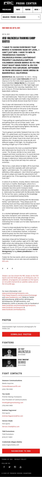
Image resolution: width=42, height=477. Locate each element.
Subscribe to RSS (22, 451)
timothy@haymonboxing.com (12, 403)
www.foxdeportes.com (13, 297)
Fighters (27, 10)
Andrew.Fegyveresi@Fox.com (12, 416)
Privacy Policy (20, 459)
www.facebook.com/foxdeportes (13, 309)
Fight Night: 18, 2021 (11, 28)
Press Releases (6, 10)
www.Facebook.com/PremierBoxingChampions (19, 305)
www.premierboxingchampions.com (15, 293)
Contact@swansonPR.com (11, 386)
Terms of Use (7, 459)
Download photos (21, 334)
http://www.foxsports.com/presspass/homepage (19, 295)
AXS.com (5, 261)
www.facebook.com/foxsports (12, 307)
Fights (18, 10)
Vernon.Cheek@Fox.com (10, 427)
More (37, 10)
